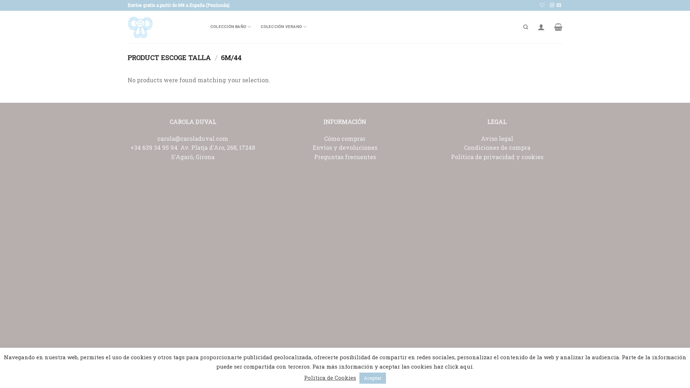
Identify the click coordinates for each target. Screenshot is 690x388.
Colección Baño (228, 26)
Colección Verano (281, 26)
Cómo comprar (344, 138)
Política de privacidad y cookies (497, 157)
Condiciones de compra (497, 147)
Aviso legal (497, 138)
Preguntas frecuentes (345, 157)
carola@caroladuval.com (192, 138)
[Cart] (558, 27)
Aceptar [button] (373, 378)
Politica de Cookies (330, 377)
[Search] (525, 26)
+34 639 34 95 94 (155, 147)
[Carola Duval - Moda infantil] (163, 27)
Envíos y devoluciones (345, 147)
